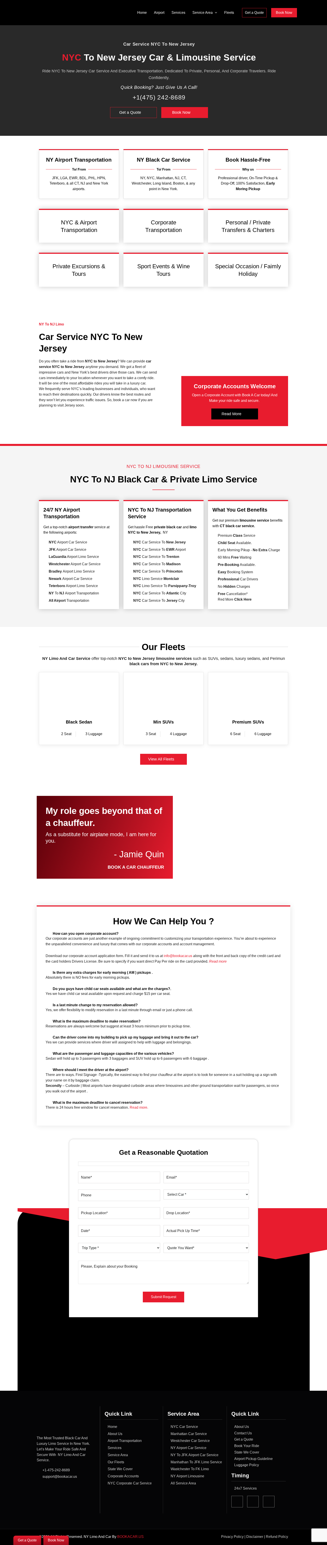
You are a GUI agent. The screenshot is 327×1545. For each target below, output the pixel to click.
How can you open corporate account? (86, 933)
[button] (215, 12)
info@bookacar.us (178, 956)
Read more (218, 961)
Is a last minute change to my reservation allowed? (95, 1005)
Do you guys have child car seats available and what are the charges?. (112, 989)
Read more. (139, 1107)
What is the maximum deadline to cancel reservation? (98, 1102)
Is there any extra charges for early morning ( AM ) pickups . (103, 972)
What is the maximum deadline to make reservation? (97, 1021)
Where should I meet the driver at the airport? (91, 1070)
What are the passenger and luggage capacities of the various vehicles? (113, 1053)
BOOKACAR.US (131, 1537)
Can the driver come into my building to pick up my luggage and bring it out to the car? (125, 1037)
